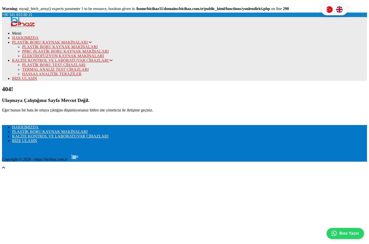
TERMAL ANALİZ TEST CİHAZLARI (55, 69)
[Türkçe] (329, 9)
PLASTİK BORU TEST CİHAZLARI (53, 65)
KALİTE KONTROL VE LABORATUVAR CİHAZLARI (60, 60)
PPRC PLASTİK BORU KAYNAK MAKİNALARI (65, 51)
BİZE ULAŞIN (24, 78)
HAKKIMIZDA (25, 38)
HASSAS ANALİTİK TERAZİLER (52, 74)
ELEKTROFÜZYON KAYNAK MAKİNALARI (63, 56)
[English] (339, 9)
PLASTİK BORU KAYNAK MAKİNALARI (50, 42)
